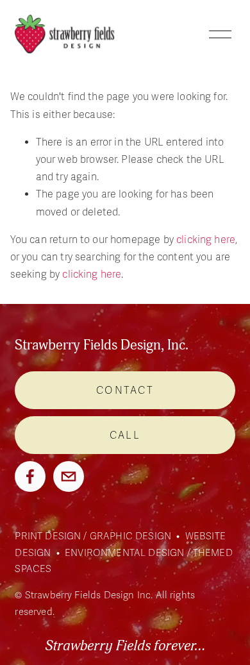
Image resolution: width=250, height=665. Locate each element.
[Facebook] (30, 476)
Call (125, 435)
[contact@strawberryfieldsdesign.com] (68, 476)
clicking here (205, 239)
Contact (125, 390)
